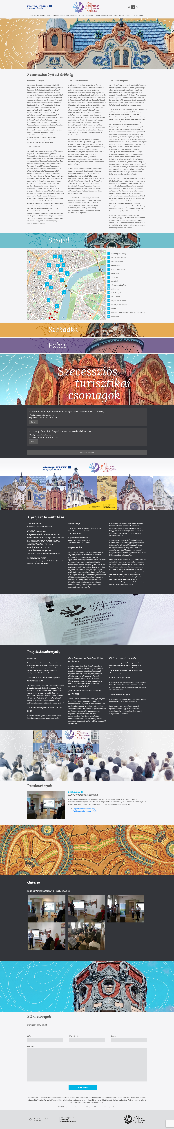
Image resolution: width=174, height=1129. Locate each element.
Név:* (29, 1036)
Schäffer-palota (117, 293)
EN (137, 7)
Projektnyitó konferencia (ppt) (84, 809)
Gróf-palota (115, 265)
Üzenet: (31, 1046)
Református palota (118, 269)
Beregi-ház (115, 316)
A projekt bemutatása (86, 15)
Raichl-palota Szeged (119, 304)
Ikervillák (114, 281)
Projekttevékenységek (104, 15)
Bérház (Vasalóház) (118, 254)
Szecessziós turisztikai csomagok (64, 15)
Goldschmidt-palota (118, 285)
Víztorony (114, 277)
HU (133, 7)
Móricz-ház (115, 273)
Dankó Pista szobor (118, 258)
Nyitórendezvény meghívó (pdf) (85, 811)
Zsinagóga (115, 289)
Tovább (33, 422)
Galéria (128, 15)
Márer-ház (115, 308)
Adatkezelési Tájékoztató (107, 1107)
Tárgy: (114, 1036)
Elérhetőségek (138, 15)
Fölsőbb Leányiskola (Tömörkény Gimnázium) (128, 312)
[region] (87, 43)
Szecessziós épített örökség (40, 15)
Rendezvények (119, 15)
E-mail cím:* (75, 1036)
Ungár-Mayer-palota (119, 301)
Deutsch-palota (117, 261)
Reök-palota (115, 297)
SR (129, 7)
